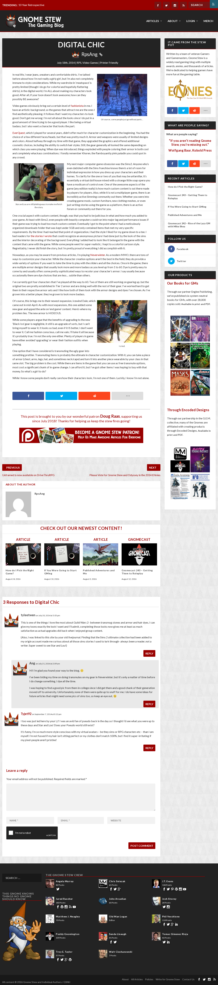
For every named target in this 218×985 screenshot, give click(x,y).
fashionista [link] (77, 105)
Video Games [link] (90, 62)
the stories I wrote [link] (41, 236)
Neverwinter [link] (97, 254)
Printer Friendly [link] (109, 62)
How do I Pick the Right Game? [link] (185, 186)
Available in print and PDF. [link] (196, 304)
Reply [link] (149, 653)
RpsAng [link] (89, 54)
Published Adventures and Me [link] (185, 215)
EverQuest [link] (18, 132)
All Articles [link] (137, 979)
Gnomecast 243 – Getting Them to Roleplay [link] (137, 572)
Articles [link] (152, 21)
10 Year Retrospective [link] (31, 4)
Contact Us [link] (188, 979)
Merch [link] (208, 21)
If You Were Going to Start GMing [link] (187, 206)
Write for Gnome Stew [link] (168, 979)
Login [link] (190, 21)
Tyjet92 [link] (26, 714)
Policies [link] (149, 979)
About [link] (173, 21)
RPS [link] (79, 62)
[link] (214, 4)
